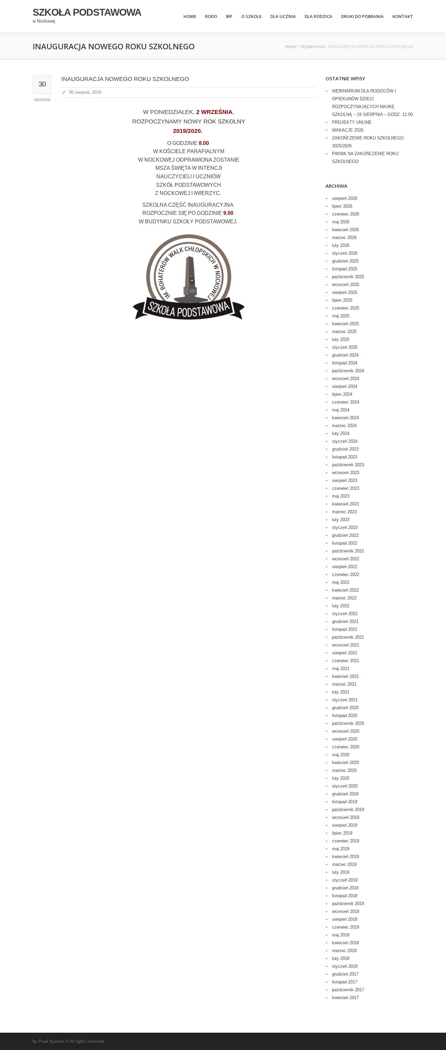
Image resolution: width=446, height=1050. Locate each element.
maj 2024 (340, 409)
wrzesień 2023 (345, 472)
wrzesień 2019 (345, 817)
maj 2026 (340, 221)
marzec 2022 (344, 598)
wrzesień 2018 (345, 911)
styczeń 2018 (345, 966)
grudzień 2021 (345, 621)
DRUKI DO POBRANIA (362, 16)
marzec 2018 (344, 950)
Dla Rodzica (318, 16)
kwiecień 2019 (345, 856)
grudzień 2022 (345, 535)
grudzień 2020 (345, 707)
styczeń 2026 (345, 253)
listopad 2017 (344, 981)
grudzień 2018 (345, 887)
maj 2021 (340, 668)
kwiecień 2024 (345, 417)
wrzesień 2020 (345, 731)
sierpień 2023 (344, 480)
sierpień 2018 (344, 919)
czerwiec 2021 (345, 660)
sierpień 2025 (344, 292)
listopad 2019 (344, 801)
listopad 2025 (344, 268)
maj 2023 (340, 496)
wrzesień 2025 (345, 284)
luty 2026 (340, 245)
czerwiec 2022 (345, 574)
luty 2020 (340, 778)
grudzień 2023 (345, 449)
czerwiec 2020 (345, 746)
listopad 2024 (344, 362)
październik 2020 (348, 723)
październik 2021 (348, 637)
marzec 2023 (344, 511)
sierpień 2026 (344, 198)
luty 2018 (340, 958)
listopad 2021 (344, 629)
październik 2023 (348, 464)
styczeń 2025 (345, 347)
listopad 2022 (344, 543)
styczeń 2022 (345, 613)
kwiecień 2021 (345, 676)
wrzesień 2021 (345, 645)
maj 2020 (340, 754)
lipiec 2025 (342, 300)
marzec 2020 (344, 770)
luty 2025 (340, 339)
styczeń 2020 (345, 786)
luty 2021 (340, 692)
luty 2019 (340, 872)
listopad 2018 (344, 895)
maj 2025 (340, 315)
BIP (229, 16)
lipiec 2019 (342, 833)
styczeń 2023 (345, 527)
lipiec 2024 (342, 394)
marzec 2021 (344, 684)
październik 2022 (348, 551)
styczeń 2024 (345, 441)
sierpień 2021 (344, 652)
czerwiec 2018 (345, 927)
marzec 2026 (344, 237)
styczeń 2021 (345, 699)
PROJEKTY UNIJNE (352, 122)
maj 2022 (340, 582)
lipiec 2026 (342, 206)
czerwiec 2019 (345, 840)
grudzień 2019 (345, 793)
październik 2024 (348, 370)
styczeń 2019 (345, 880)
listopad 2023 (344, 456)
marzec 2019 (344, 864)
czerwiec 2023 (345, 488)
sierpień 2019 (344, 825)
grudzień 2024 (345, 355)
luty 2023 (340, 519)
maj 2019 (340, 848)
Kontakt (402, 16)
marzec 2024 (344, 425)
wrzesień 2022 (345, 558)
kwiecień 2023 (345, 503)
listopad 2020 (344, 715)
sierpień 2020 (344, 739)
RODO (211, 16)
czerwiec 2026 (345, 214)
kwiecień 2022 (345, 590)
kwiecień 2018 (345, 942)
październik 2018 (348, 903)
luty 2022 (340, 605)
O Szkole (251, 16)
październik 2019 (348, 809)
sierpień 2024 (344, 386)
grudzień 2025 (345, 261)
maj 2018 (340, 934)
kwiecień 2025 (345, 323)
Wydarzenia (312, 46)
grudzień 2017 (345, 974)
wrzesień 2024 (345, 378)
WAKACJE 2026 (347, 130)
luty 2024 (340, 433)
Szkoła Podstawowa (87, 12)
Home (189, 16)
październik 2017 (348, 989)
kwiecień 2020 (345, 762)
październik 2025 (348, 276)
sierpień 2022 (344, 566)
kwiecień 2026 (345, 229)
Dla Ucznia (283, 16)
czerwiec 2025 (345, 308)
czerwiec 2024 (345, 402)
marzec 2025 (344, 331)
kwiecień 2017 (345, 997)
